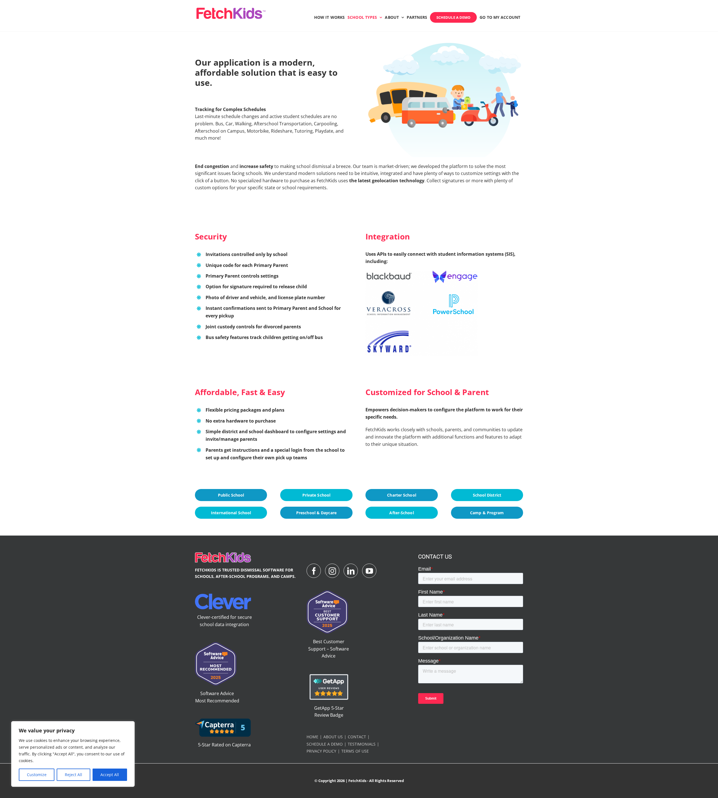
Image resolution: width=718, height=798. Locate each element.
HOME (312, 736)
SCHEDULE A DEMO (325, 744)
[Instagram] (332, 571)
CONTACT (357, 736)
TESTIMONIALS (362, 744)
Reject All (73, 774)
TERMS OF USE (355, 751)
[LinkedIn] (351, 571)
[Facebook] (314, 571)
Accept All (109, 774)
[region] (73, 754)
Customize (37, 774)
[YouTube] (369, 571)
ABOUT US (333, 736)
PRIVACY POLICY (321, 751)
